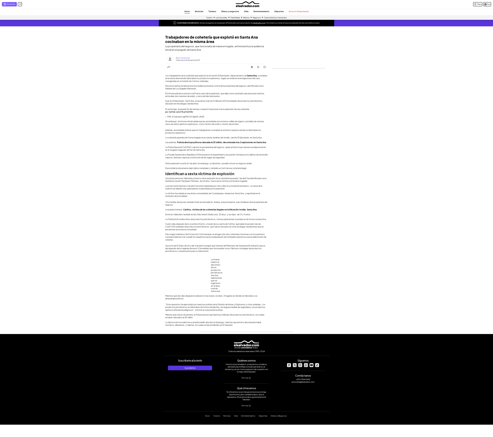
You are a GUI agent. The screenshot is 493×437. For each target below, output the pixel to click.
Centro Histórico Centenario (275, 18)
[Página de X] (294, 366)
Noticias (199, 11)
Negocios (257, 18)
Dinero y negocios (230, 11)
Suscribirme (190, 368)
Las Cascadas (221, 18)
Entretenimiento (261, 11)
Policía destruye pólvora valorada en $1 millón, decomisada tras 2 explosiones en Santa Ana (221, 142)
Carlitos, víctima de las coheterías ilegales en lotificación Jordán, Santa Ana (220, 209)
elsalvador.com (259, 23)
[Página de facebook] (289, 366)
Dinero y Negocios (279, 416)
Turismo (212, 11)
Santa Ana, (252, 75)
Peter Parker (235, 18)
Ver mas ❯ (246, 377)
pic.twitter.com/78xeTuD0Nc (179, 112)
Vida (246, 11)
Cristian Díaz (184, 58)
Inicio (187, 11)
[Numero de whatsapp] (306, 366)
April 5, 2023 (198, 116)
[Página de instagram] (300, 366)
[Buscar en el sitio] (20, 4)
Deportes (279, 11)
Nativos (246, 18)
